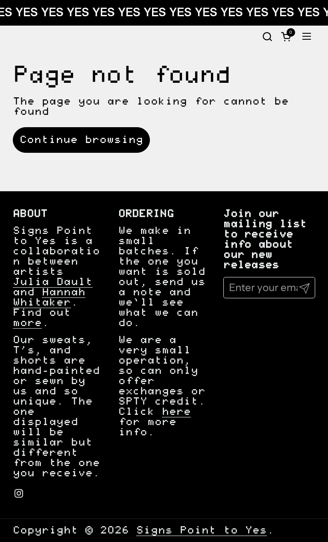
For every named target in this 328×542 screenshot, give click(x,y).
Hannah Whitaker (49, 297)
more (27, 323)
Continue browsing (81, 140)
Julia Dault (53, 282)
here (176, 412)
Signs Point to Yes (201, 530)
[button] (267, 36)
